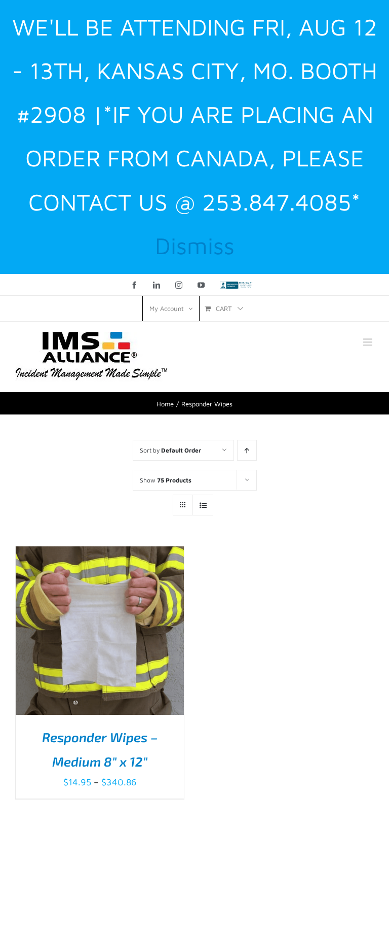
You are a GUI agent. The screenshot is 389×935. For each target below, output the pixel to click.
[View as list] (203, 505)
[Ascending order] (247, 450)
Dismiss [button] (195, 245)
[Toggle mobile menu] (368, 342)
